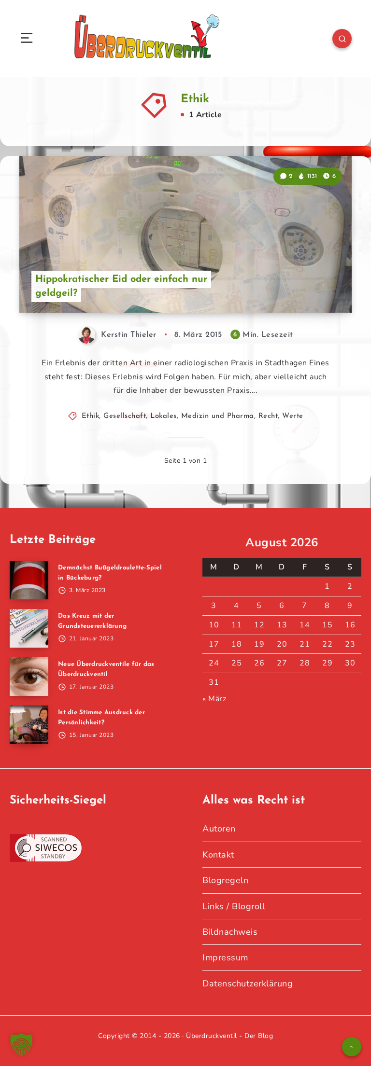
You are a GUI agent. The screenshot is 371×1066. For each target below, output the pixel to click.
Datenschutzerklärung (247, 983)
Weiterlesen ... (325, 285)
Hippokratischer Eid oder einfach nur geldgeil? (121, 286)
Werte (292, 416)
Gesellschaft (124, 416)
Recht (268, 416)
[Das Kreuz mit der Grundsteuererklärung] (29, 628)
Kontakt (218, 854)
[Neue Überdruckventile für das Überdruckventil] (29, 676)
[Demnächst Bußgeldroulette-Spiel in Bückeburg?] (29, 580)
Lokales (163, 416)
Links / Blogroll (233, 906)
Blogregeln (225, 880)
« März (214, 698)
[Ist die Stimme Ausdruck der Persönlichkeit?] (29, 725)
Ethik (91, 416)
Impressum (225, 957)
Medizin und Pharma (217, 416)
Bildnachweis (229, 932)
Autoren (219, 828)
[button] (21, 1045)
